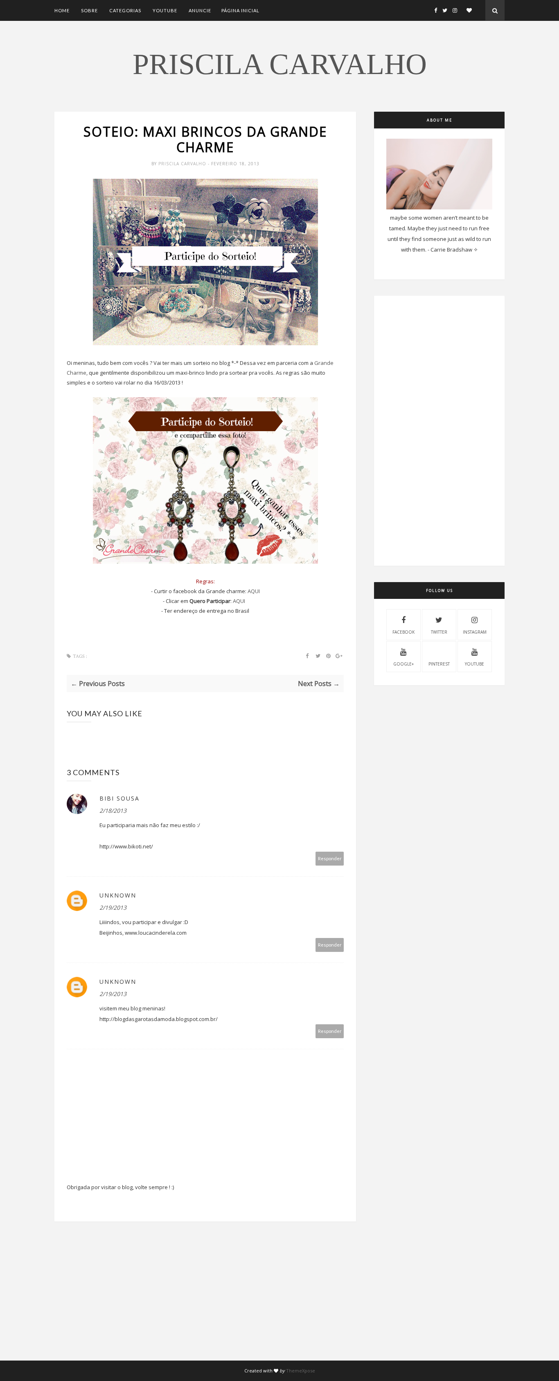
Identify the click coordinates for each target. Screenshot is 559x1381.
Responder (330, 858)
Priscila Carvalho (280, 64)
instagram (475, 632)
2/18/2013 (112, 810)
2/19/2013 (112, 907)
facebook (403, 632)
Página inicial (240, 10)
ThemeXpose (300, 1371)
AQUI (254, 591)
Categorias (125, 10)
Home (62, 10)
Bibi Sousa (119, 798)
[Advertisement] (205, 1303)
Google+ (403, 664)
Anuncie (200, 10)
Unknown (117, 895)
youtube (474, 664)
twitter (439, 632)
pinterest (439, 664)
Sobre (89, 10)
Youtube (165, 10)
